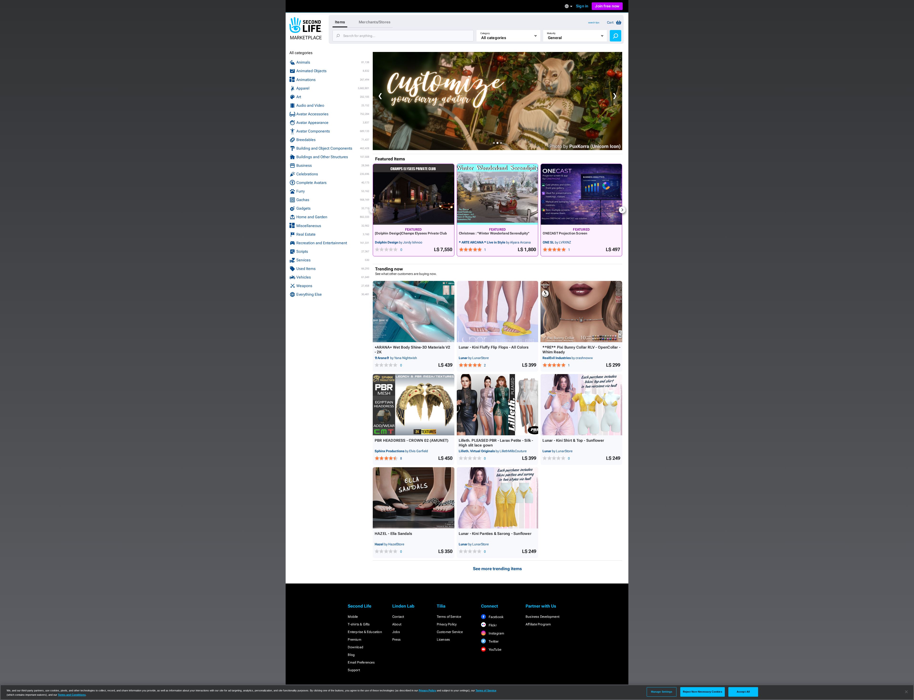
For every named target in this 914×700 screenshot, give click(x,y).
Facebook (495, 617)
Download (355, 647)
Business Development (542, 617)
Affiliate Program (538, 624)
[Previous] (372, 210)
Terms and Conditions (72, 694)
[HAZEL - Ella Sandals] (413, 497)
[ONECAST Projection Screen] (581, 194)
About (396, 624)
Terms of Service (449, 617)
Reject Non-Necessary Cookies (702, 691)
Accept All (743, 691)
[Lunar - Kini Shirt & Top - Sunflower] (581, 404)
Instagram (496, 633)
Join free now (607, 6)
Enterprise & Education (365, 632)
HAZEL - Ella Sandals (393, 533)
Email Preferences (361, 662)
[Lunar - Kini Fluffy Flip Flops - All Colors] (497, 311)
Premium (354, 639)
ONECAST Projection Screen (565, 233)
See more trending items (497, 568)
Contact (398, 617)
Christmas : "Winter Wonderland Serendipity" (494, 233)
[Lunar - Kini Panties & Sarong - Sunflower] (497, 497)
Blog (351, 655)
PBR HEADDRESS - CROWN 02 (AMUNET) (412, 440)
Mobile (353, 617)
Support (354, 670)
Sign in (582, 6)
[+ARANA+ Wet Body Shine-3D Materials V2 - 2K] (413, 311)
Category (485, 33)
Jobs (396, 632)
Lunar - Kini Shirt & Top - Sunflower (573, 440)
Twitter (493, 641)
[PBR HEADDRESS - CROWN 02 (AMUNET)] (413, 404)
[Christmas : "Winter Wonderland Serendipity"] (497, 194)
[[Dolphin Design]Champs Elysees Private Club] (413, 194)
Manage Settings (661, 691)
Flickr (492, 625)
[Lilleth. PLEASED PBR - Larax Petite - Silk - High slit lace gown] (497, 404)
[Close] (906, 692)
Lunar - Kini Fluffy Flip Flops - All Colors (494, 347)
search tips (593, 22)
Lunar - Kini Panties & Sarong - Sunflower (495, 533)
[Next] (622, 210)
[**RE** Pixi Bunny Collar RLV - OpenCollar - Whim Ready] (581, 311)
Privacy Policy (447, 624)
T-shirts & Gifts (359, 624)
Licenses (443, 639)
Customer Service (450, 632)
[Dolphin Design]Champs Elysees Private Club (411, 233)
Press (396, 639)
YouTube (494, 649)
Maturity (551, 33)
